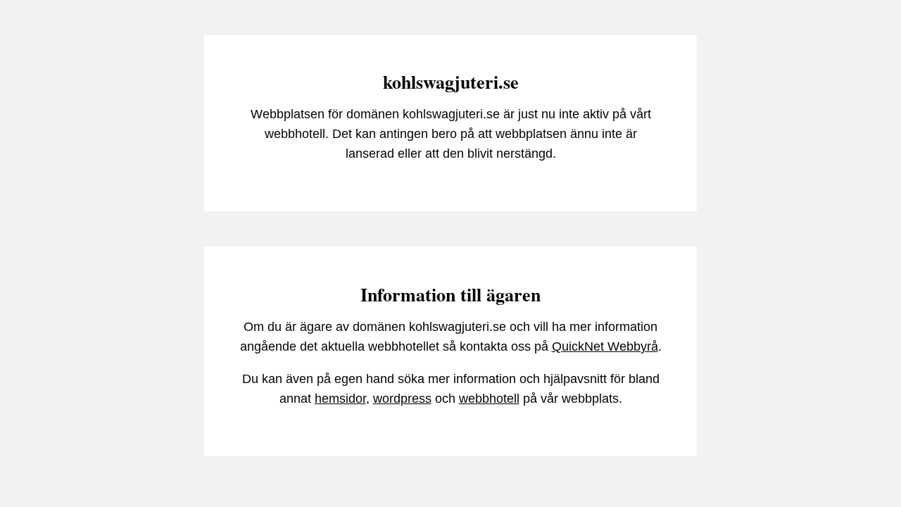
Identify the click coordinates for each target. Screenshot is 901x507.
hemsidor (340, 399)
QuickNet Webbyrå (605, 346)
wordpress (402, 399)
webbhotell (489, 399)
